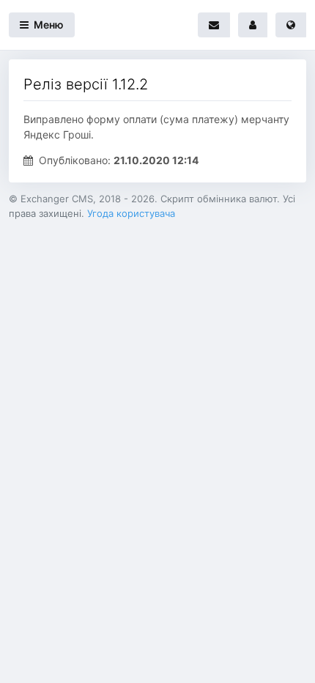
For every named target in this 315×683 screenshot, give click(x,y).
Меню (48, 24)
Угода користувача (131, 213)
